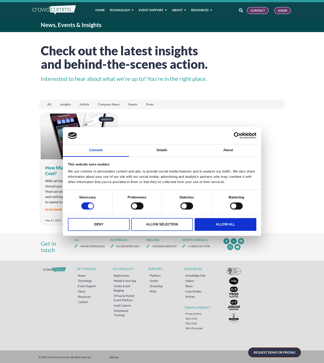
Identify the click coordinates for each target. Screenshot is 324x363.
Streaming (156, 286)
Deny (98, 224)
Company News (108, 104)
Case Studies (193, 291)
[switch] (137, 206)
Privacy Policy (193, 313)
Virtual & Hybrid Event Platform (124, 298)
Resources (84, 296)
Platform (155, 275)
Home (82, 275)
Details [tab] (162, 150)
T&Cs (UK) (191, 318)
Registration (121, 275)
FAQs (153, 291)
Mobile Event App (125, 281)
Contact (83, 302)
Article (84, 104)
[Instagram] (230, 247)
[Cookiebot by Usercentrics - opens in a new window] (237, 135)
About (82, 291)
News (189, 286)
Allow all (225, 224)
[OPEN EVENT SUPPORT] (166, 10)
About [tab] (228, 150)
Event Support (87, 286)
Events (132, 104)
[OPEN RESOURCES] (211, 10)
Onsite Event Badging (122, 288)
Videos (189, 281)
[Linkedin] (241, 241)
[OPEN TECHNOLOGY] (132, 10)
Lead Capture (122, 305)
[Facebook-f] (226, 241)
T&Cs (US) (191, 323)
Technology (85, 281)
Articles (190, 296)
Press (150, 104)
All (49, 104)
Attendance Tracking (121, 313)
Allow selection (162, 224)
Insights (65, 104)
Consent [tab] (95, 150)
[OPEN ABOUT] (185, 10)
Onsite (154, 281)
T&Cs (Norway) (194, 328)
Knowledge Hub (195, 275)
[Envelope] (237, 247)
